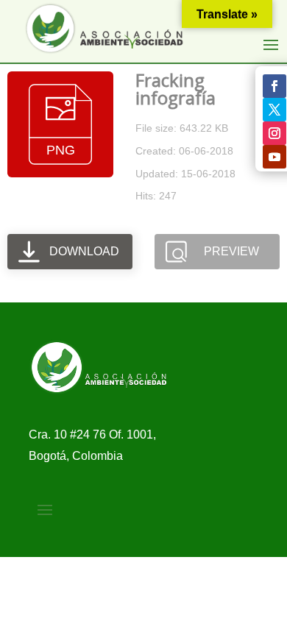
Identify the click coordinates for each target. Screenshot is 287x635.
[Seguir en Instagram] (274, 133)
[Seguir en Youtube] (274, 156)
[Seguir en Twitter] (274, 109)
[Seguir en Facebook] (274, 86)
